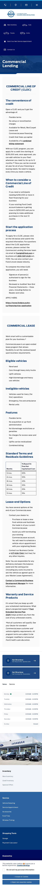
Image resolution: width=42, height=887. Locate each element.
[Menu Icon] (37, 5)
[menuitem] (21, 778)
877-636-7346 (17, 553)
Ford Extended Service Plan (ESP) (20, 612)
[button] (5, 5)
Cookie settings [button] (23, 865)
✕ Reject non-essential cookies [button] (21, 882)
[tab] (5, 684)
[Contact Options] (26, 5)
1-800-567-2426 (23, 256)
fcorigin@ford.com (24, 253)
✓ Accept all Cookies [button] (21, 876)
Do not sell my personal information (20, 870)
